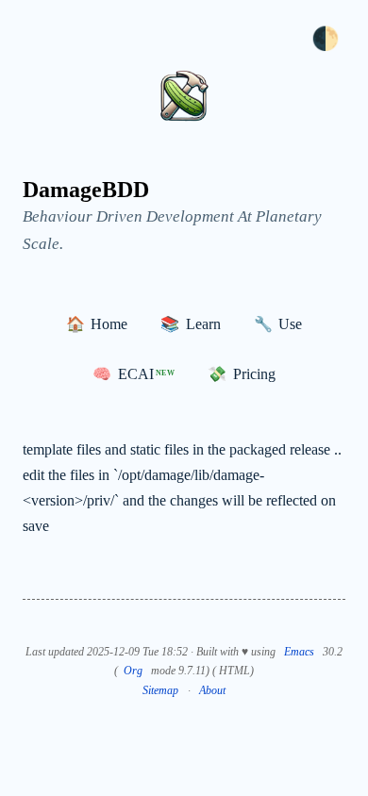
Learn (190, 324)
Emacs (299, 651)
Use (278, 324)
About (212, 690)
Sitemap (160, 690)
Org (133, 670)
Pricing (241, 374)
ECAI (133, 374)
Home (96, 324)
